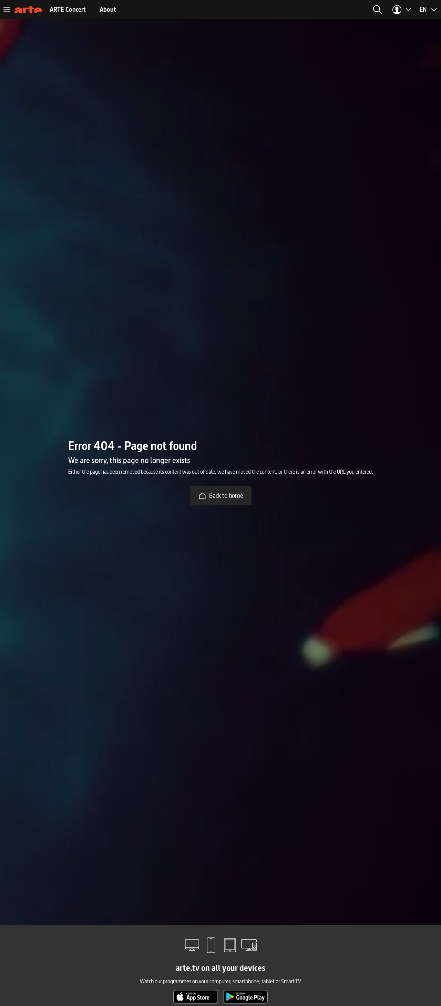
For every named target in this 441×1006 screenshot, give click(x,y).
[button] (377, 9)
